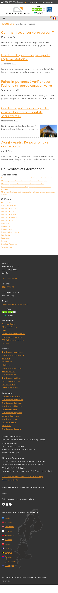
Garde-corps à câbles (11, 378)
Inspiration (5, 223)
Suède (7, 518)
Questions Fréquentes (9, 244)
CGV (4, 330)
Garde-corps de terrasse (12, 400)
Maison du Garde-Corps (10, 232)
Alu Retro (6, 365)
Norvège (8, 522)
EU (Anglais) (10, 566)
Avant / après (6, 202)
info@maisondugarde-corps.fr (15, 304)
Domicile (8, 23)
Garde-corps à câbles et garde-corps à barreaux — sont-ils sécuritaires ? (25, 112)
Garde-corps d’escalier (12, 429)
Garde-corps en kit (10, 419)
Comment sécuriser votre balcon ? (27, 32)
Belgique (8, 553)
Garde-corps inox (7, 211)
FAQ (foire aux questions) (13, 340)
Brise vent (6, 426)
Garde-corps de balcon (12, 403)
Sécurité (5, 343)
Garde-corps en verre (11, 396)
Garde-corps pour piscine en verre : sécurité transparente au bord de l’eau (28, 178)
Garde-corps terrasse (9, 214)
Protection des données (12, 337)
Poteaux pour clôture (11, 388)
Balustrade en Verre (10, 416)
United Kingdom (12, 561)
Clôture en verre (9, 422)
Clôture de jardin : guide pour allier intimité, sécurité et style (22, 184)
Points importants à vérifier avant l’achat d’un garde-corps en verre (27, 83)
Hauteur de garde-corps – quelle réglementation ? (25, 57)
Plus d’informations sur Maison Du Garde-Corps (22, 476)
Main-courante (6, 229)
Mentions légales (9, 327)
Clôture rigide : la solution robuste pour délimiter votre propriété (24, 181)
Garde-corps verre (7, 220)
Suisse (7, 544)
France (8, 548)
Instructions (5, 226)
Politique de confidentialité (13, 334)
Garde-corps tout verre (9, 217)
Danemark (9, 527)
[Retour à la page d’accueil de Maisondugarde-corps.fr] (18, 10)
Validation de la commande (32, 18)
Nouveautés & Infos (10, 480)
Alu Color (6, 358)
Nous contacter (8, 324)
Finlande (8, 531)
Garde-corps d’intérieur (12, 406)
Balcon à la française (8, 205)
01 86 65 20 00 (11, 2)
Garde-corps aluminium (10, 208)
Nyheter (4, 241)
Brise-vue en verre (9, 409)
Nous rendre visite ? (10, 278)
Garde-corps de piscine (12, 413)
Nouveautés (5, 238)
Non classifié (5, 235)
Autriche (8, 540)
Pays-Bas (8, 557)
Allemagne (9, 535)
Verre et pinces (6, 247)
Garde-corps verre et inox (13, 355)
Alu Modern (7, 362)
